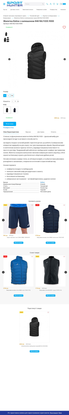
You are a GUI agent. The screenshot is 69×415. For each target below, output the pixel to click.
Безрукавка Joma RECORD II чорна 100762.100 (51, 290)
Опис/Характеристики (11, 132)
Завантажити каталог (28, 9)
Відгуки (28, 132)
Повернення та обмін (41, 9)
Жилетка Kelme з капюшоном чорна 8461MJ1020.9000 (34, 346)
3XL (12, 95)
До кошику (10, 124)
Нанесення (63, 9)
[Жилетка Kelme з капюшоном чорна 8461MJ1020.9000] (37, 59)
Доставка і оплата (15, 9)
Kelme (42, 182)
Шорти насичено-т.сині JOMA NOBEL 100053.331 (18, 237)
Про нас (5, 9)
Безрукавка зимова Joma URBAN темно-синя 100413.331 (50, 237)
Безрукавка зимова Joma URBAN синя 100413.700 (18, 290)
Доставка (40, 132)
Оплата (53, 132)
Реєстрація (54, 413)
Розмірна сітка (53, 9)
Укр (64, 4)
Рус (61, 4)
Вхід (60, 413)
